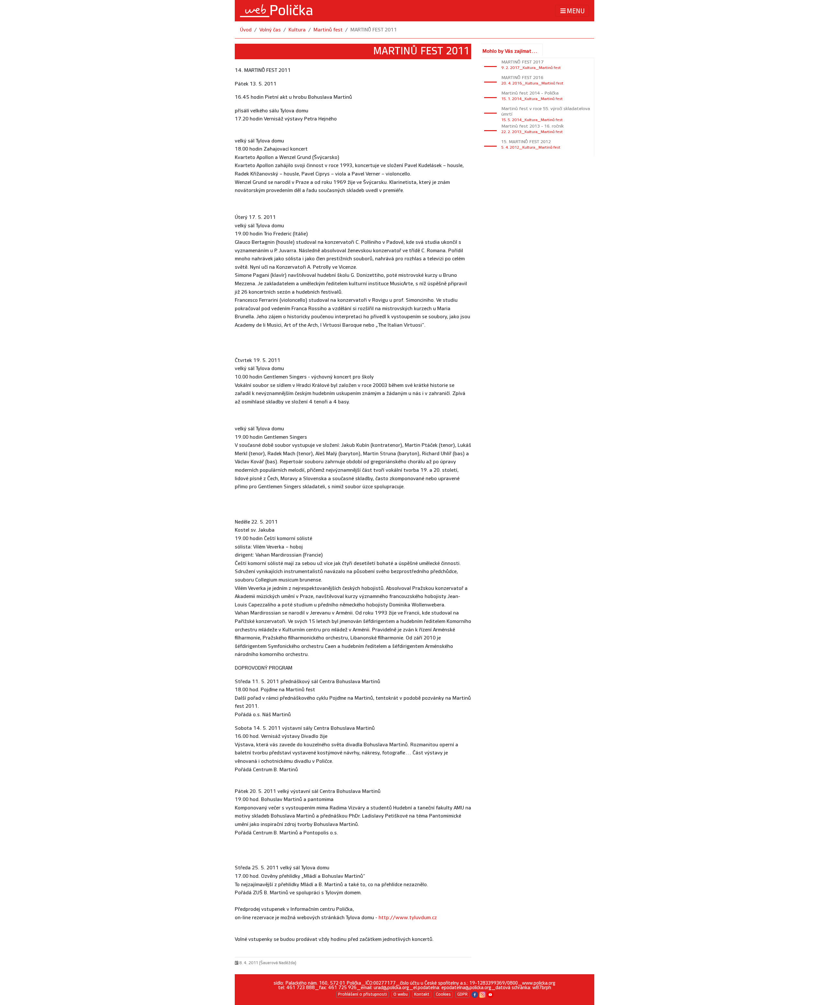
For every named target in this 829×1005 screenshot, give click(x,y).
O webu (400, 994)
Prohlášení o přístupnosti (362, 994)
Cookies (443, 994)
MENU (576, 11)
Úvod (246, 30)
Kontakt (421, 994)
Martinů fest (328, 30)
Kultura (297, 30)
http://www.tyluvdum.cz (408, 918)
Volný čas (270, 30)
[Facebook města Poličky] (474, 994)
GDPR (462, 994)
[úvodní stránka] (276, 11)
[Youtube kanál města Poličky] (490, 994)
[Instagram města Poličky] (482, 994)
